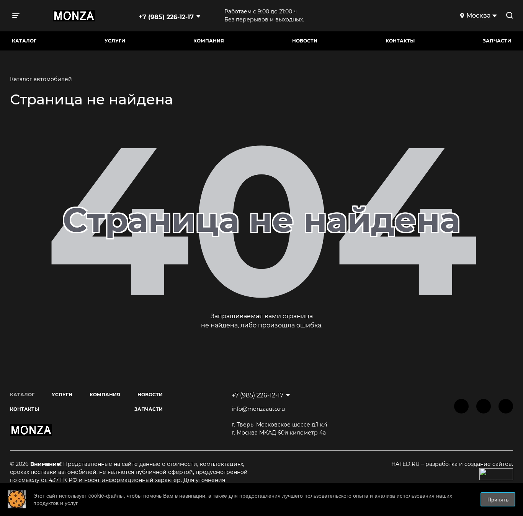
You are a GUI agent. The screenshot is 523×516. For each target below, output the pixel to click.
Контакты (400, 41)
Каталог (24, 41)
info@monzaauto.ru (258, 408)
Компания (208, 41)
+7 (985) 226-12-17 (166, 17)
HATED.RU (406, 464)
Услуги (115, 41)
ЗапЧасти (497, 41)
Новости (304, 41)
